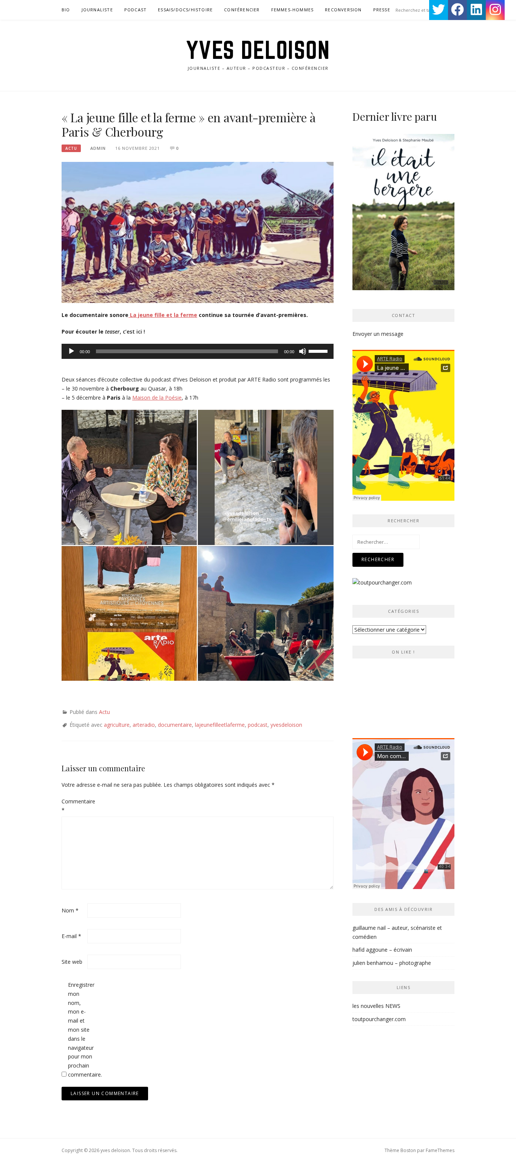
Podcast (135, 9)
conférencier (242, 9)
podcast (257, 724)
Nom (70, 910)
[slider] (319, 350)
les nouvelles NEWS (376, 1005)
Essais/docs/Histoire (185, 9)
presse (381, 9)
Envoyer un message (377, 333)
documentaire (175, 724)
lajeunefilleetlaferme (220, 724)
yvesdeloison (286, 724)
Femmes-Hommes (292, 9)
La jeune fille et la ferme (162, 314)
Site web (72, 961)
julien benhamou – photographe (391, 962)
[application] (198, 351)
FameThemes (440, 1150)
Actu (71, 148)
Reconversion (343, 9)
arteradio (144, 724)
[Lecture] (71, 351)
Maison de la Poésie (157, 397)
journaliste (97, 9)
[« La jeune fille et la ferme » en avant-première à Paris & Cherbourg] (198, 231)
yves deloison (258, 49)
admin (98, 148)
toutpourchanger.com (379, 1019)
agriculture (117, 724)
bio (66, 9)
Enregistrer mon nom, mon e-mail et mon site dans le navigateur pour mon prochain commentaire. (80, 1029)
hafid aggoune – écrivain (382, 949)
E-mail (71, 936)
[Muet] (302, 351)
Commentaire (74, 806)
